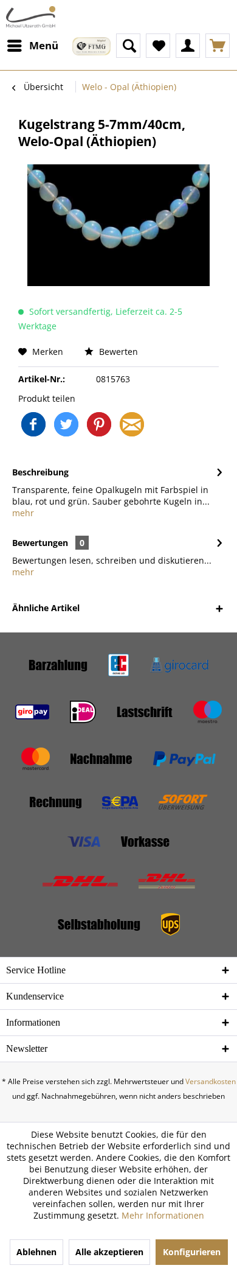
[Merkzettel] (158, 45)
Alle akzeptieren (109, 1252)
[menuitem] (32, 45)
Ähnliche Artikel (46, 608)
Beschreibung (40, 472)
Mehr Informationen (163, 1215)
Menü (43, 45)
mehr (23, 513)
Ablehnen (36, 1252)
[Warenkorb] (217, 45)
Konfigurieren (192, 1252)
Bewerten (117, 351)
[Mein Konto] (188, 45)
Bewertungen (40, 542)
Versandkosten (210, 1081)
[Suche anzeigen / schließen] (128, 45)
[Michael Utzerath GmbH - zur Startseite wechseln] (30, 16)
